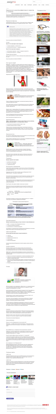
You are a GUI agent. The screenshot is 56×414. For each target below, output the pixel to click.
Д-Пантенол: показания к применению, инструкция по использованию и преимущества (22, 281)
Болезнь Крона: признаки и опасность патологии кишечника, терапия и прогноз (24, 381)
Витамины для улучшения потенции (43, 21)
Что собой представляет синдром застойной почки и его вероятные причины (42, 140)
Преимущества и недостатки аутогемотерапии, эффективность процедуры (42, 89)
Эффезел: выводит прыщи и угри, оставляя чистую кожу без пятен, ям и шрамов (43, 55)
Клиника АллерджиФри (13, 411)
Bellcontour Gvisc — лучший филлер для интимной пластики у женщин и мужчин (43, 128)
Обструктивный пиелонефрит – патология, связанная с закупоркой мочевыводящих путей (17, 382)
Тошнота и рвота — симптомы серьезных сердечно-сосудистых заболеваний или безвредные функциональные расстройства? (24, 144)
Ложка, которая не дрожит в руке (42, 117)
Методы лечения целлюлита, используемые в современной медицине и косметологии (24, 96)
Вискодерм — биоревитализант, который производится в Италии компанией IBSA (42, 77)
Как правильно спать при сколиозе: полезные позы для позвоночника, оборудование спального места (31, 382)
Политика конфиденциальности (21, 411)
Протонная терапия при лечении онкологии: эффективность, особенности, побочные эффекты (42, 43)
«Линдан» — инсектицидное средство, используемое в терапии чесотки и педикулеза (43, 107)
